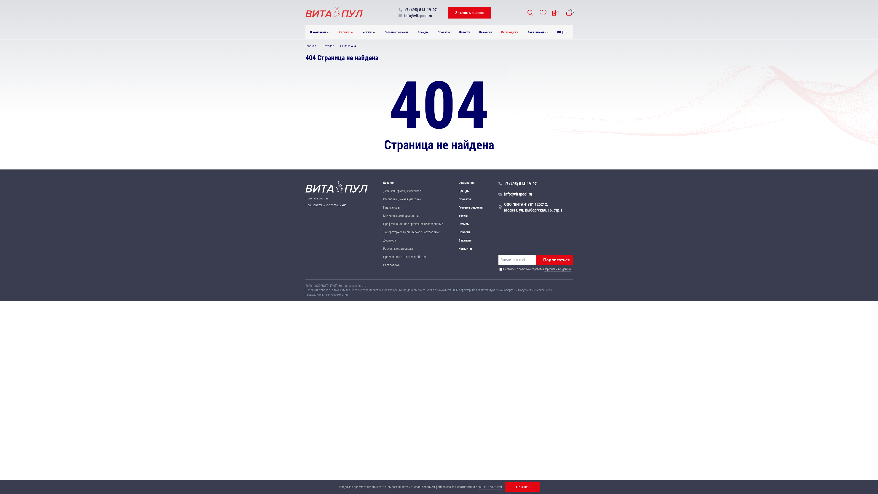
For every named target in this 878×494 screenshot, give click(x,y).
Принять (522, 487)
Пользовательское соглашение (325, 205)
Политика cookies (316, 198)
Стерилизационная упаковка (402, 199)
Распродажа (509, 32)
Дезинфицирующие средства (402, 191)
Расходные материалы (398, 248)
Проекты (444, 32)
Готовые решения (397, 32)
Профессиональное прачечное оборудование (413, 224)
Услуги (367, 32)
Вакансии (485, 32)
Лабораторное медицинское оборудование (411, 232)
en (565, 32)
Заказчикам (535, 32)
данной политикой (490, 487)
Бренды (423, 32)
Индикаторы (391, 207)
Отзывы (464, 224)
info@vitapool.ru (418, 15)
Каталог (344, 32)
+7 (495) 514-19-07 (420, 9)
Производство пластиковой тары (405, 257)
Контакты (465, 248)
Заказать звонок (469, 12)
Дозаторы (389, 240)
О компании (318, 32)
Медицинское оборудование (401, 215)
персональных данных (557, 269)
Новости (464, 32)
